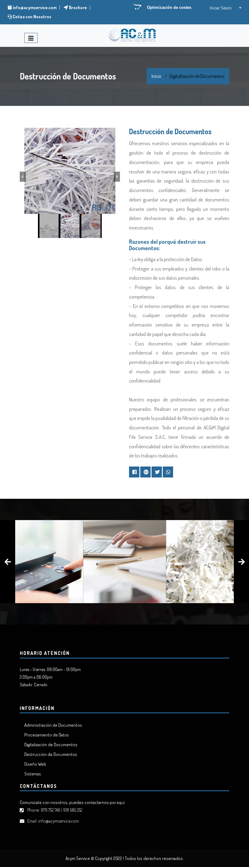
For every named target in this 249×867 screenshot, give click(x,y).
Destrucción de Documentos (50, 754)
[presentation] (7, 561)
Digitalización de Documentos (50, 744)
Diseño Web (35, 764)
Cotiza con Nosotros (31, 16)
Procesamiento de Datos (46, 735)
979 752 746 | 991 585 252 (61, 810)
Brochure (77, 7)
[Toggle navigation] (31, 38)
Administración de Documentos (53, 725)
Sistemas (32, 774)
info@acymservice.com (34, 7)
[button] (226, 7)
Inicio (156, 76)
